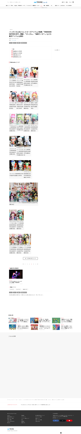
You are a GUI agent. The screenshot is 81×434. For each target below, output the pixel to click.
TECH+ (12, 5)
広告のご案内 (9, 419)
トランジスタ (14, 40)
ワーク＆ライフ (29, 5)
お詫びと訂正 (38, 421)
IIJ (51, 5)
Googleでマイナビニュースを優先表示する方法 (40, 7)
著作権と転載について (10, 416)
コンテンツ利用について (25, 418)
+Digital (15, 5)
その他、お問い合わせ (10, 421)
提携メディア (38, 418)
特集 (44, 5)
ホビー (41, 5)
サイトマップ (23, 416)
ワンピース (12, 289)
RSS (22, 419)
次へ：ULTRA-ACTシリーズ (30, 258)
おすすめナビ (63, 5)
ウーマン (24, 5)
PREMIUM (20, 5)
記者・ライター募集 (39, 419)
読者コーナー (57, 5)
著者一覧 (8, 422)
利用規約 (22, 415)
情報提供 (22, 421)
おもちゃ (20, 399)
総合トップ (8, 5)
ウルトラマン (18, 289)
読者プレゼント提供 (10, 418)
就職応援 (34, 5)
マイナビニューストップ (10, 399)
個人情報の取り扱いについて (40, 415)
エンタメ (38, 5)
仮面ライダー (25, 289)
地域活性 (47, 5)
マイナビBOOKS (69, 5)
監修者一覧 (23, 422)
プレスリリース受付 (39, 416)
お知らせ (8, 415)
